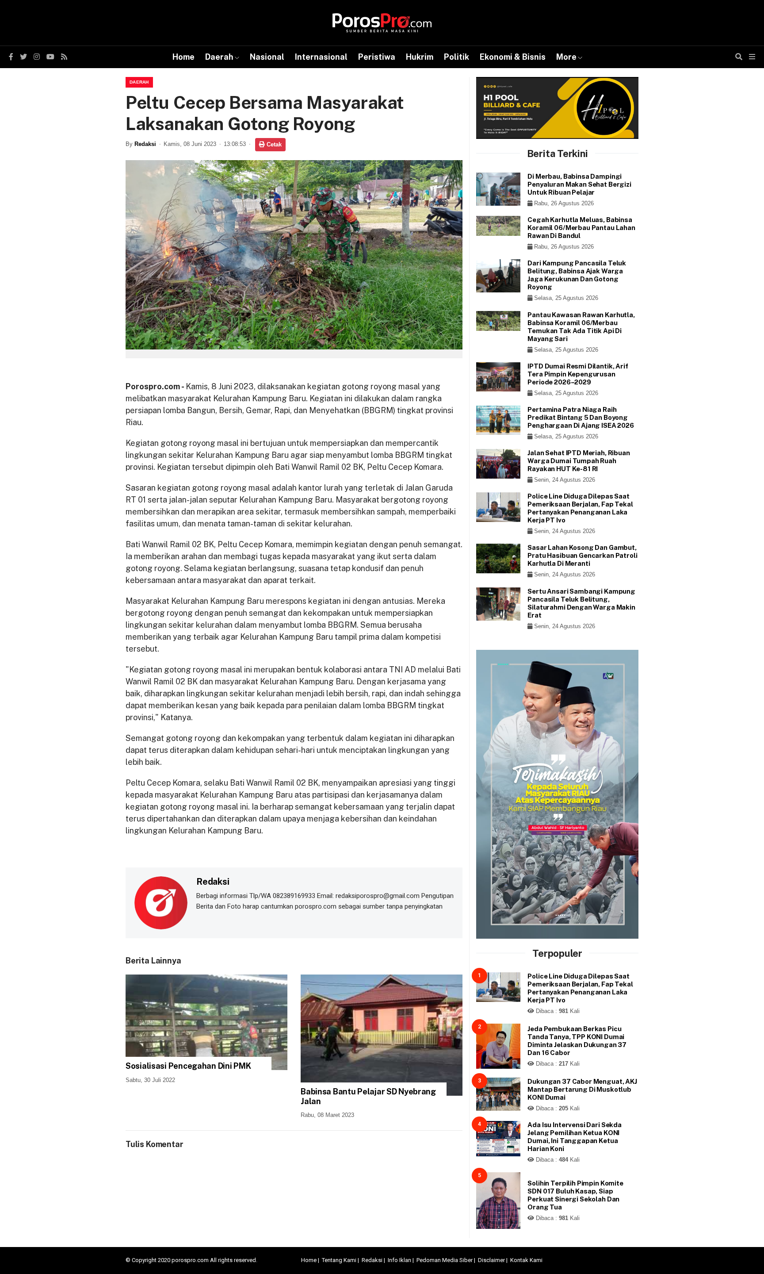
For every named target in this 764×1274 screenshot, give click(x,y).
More (566, 56)
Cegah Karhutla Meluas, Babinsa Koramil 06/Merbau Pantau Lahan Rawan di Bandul (581, 227)
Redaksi (145, 144)
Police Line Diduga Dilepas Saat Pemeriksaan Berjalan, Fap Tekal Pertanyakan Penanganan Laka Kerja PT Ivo (580, 508)
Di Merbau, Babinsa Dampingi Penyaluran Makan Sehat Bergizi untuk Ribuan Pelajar (579, 184)
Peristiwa (376, 56)
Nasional (267, 56)
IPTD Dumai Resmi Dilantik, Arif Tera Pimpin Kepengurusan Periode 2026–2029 (577, 374)
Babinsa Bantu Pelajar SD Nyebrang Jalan (368, 1096)
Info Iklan (399, 1260)
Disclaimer (491, 1260)
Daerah (219, 56)
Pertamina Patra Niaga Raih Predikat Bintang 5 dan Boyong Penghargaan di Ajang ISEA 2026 (580, 417)
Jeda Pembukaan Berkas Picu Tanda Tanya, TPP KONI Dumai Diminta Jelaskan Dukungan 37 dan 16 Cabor (576, 1040)
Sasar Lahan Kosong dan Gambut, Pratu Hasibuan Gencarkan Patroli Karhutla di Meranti (582, 555)
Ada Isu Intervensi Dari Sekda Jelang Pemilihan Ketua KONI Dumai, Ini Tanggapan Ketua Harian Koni (574, 1136)
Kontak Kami (526, 1260)
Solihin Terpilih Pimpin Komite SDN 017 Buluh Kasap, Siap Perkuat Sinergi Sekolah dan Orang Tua (575, 1195)
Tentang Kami (339, 1260)
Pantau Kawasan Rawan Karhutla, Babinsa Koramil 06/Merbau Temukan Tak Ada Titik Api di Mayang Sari (581, 326)
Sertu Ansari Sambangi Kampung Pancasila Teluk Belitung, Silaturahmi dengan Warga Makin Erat (581, 603)
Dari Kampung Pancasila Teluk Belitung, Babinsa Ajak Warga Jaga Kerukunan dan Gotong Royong (576, 275)
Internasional (321, 56)
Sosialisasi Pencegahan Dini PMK (188, 1066)
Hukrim (419, 56)
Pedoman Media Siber (444, 1260)
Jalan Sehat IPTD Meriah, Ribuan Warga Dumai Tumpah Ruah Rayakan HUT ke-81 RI (578, 460)
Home (183, 56)
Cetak (273, 144)
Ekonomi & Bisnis (513, 56)
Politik (456, 56)
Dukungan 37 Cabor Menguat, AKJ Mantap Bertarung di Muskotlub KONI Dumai (582, 1089)
